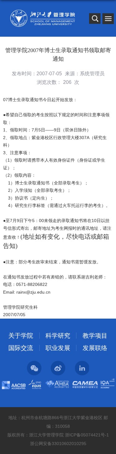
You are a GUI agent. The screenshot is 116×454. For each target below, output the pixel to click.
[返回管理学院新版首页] (42, 18)
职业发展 (57, 348)
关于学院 (20, 335)
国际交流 (20, 348)
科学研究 (57, 335)
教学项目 (95, 335)
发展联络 (95, 348)
